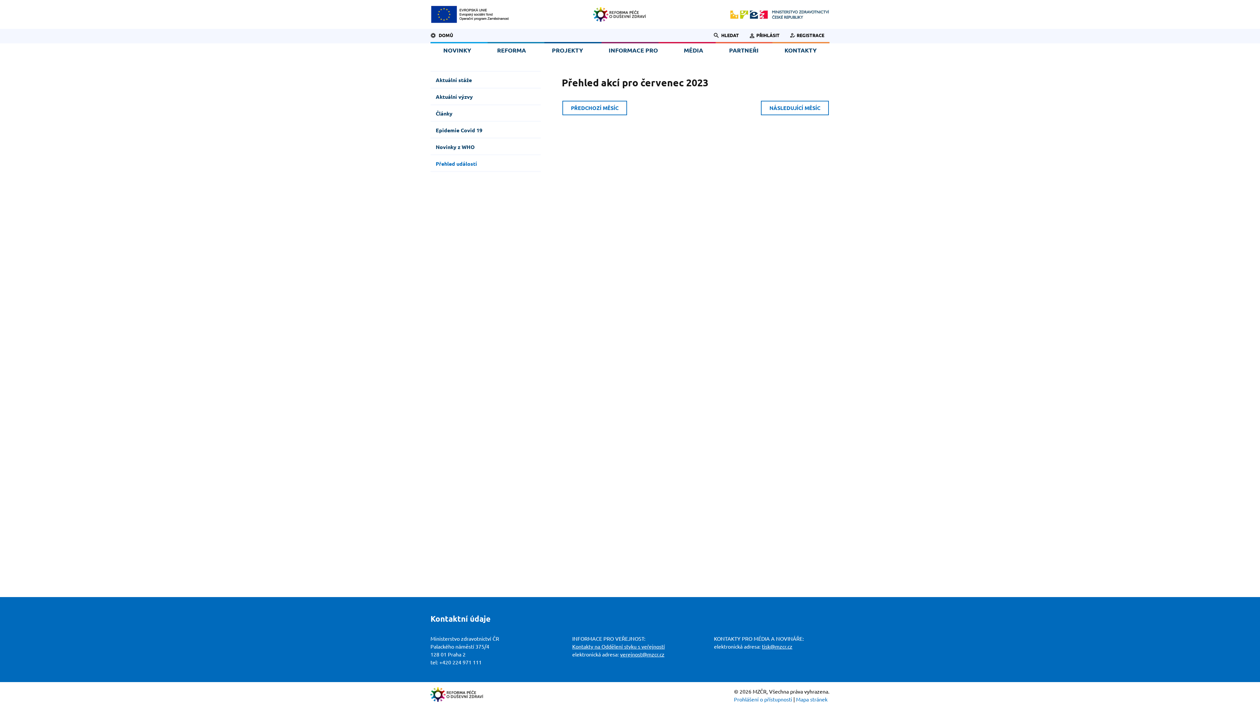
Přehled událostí (456, 164)
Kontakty (801, 50)
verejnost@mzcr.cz (642, 654)
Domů (446, 35)
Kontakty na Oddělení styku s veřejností (618, 647)
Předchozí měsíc (595, 108)
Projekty (567, 50)
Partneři (744, 50)
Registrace (810, 35)
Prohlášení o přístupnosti (763, 699)
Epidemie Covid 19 (459, 130)
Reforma (511, 50)
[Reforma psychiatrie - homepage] (619, 14)
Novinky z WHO (455, 147)
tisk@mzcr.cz (777, 647)
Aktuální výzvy (454, 97)
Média (693, 50)
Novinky (457, 50)
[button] (722, 35)
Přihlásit (767, 35)
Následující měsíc (794, 108)
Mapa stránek (812, 699)
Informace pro (633, 50)
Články (444, 114)
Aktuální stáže (454, 80)
